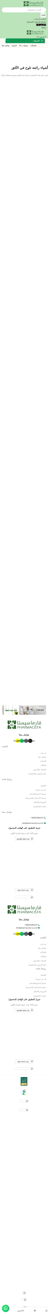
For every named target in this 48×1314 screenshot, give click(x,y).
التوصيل (43, 786)
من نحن (43, 753)
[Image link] (24, 724)
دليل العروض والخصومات (37, 774)
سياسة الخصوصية (39, 806)
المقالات (43, 765)
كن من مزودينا (41, 790)
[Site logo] (33, 3)
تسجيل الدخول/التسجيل (37, 794)
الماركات (43, 761)
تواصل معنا (42, 757)
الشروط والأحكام (40, 802)
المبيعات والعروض (39, 769)
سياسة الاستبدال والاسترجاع (36, 798)
